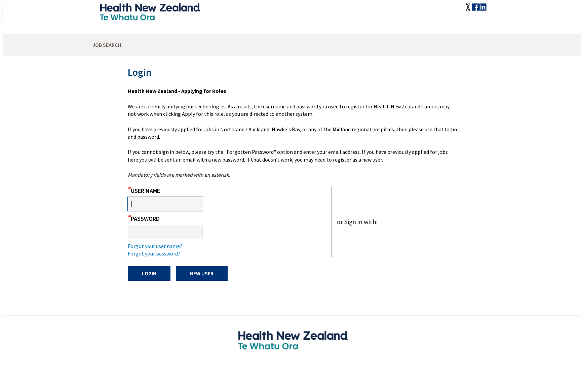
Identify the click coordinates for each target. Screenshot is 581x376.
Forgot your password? (154, 253)
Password (144, 219)
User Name (144, 191)
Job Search (106, 44)
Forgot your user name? (155, 246)
